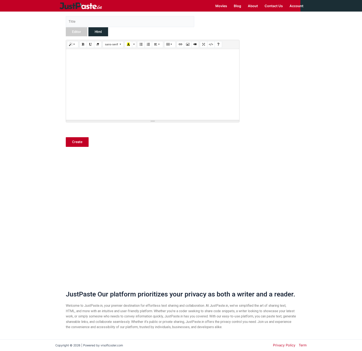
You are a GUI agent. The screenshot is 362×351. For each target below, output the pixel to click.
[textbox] (152, 84)
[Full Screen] (203, 44)
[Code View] (211, 44)
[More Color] (134, 44)
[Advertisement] (152, 187)
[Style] (72, 44)
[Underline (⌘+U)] (90, 44)
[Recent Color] (128, 44)
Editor (76, 32)
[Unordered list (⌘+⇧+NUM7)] (141, 44)
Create (77, 142)
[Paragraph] (157, 44)
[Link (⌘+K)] (180, 44)
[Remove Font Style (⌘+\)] (98, 44)
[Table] (170, 44)
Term (303, 345)
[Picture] (187, 44)
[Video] (195, 44)
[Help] (218, 44)
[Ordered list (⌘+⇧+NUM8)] (148, 44)
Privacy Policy (284, 345)
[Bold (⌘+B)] (83, 44)
